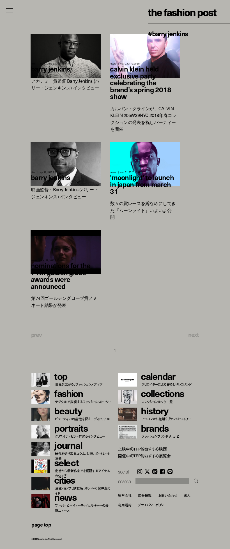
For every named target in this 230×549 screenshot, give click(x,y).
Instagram (139, 471)
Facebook (162, 471)
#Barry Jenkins (168, 33)
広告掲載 (144, 495)
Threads (154, 471)
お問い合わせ (167, 495)
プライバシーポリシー (152, 504)
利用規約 (125, 504)
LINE (170, 471)
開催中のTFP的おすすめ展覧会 (144, 456)
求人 (187, 495)
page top (41, 524)
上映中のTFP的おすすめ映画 (142, 449)
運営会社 (125, 495)
